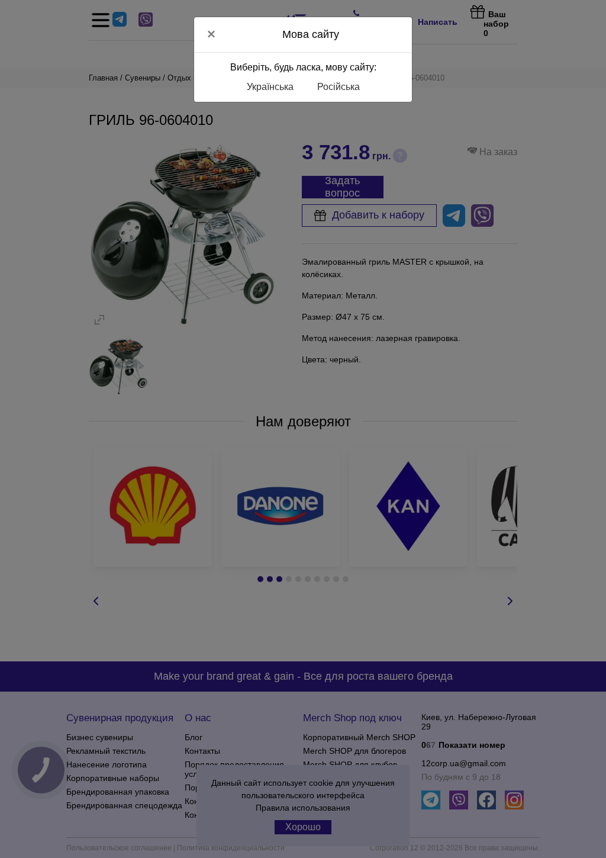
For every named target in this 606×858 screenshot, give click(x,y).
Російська (338, 87)
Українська (270, 87)
